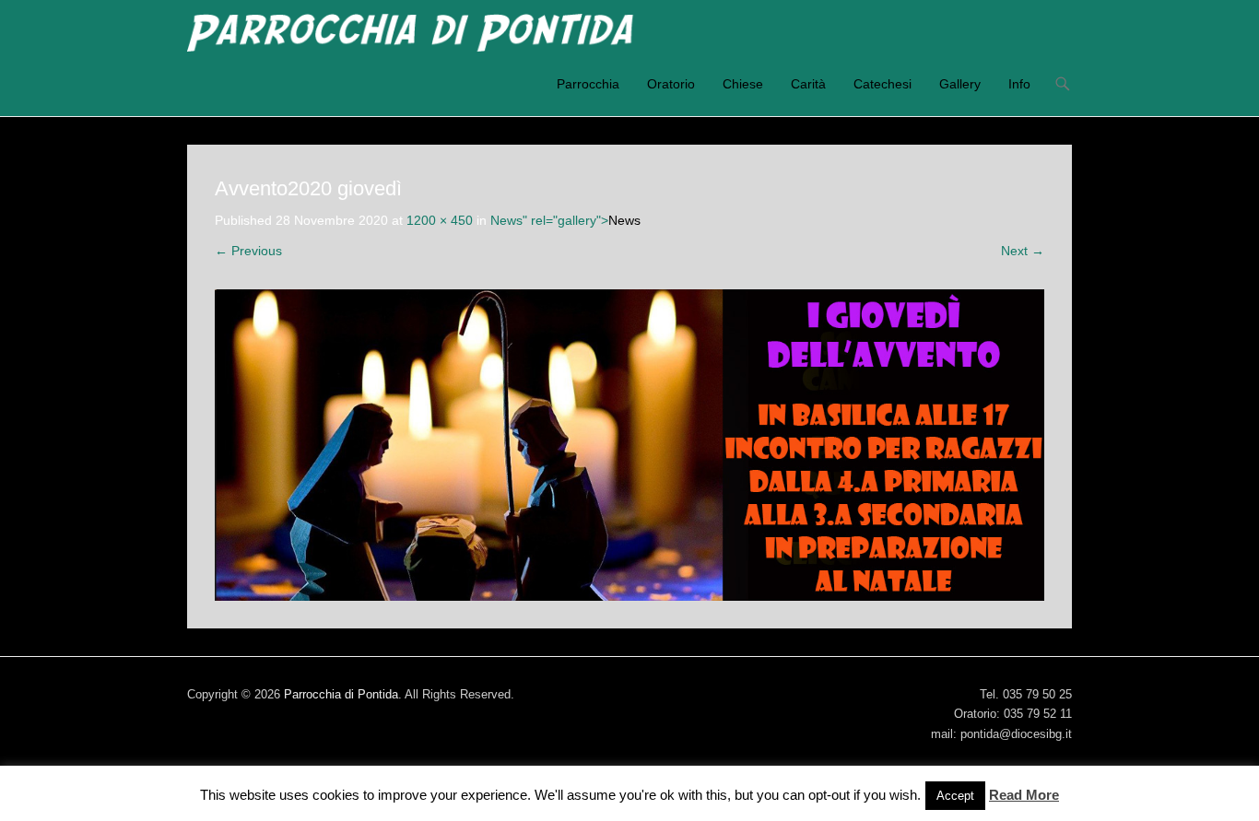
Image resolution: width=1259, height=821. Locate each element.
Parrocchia (588, 83)
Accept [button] (955, 796)
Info (1019, 83)
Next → (1022, 250)
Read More (1024, 795)
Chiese (743, 83)
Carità (808, 83)
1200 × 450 (439, 220)
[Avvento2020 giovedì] (629, 445)
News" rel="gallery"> (565, 220)
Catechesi (882, 83)
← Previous (248, 250)
